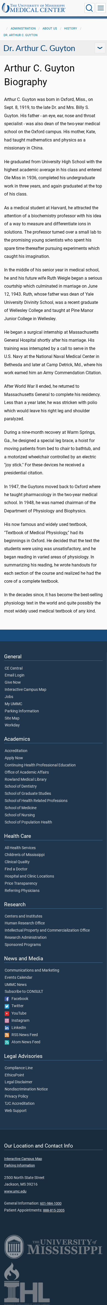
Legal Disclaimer (18, 1082)
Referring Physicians (22, 891)
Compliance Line (19, 1068)
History (70, 28)
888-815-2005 (53, 1210)
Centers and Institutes (23, 916)
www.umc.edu (15, 1191)
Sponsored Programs (23, 945)
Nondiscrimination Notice (26, 1089)
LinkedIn (17, 1028)
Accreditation (16, 751)
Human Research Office (25, 923)
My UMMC (13, 704)
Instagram (19, 1020)
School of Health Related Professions (36, 801)
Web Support (16, 1111)
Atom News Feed (24, 1042)
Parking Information (22, 711)
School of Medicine (20, 808)
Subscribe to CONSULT (24, 992)
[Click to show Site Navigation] (101, 8)
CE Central (13, 668)
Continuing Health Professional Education (40, 765)
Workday (12, 725)
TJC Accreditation (20, 1103)
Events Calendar (18, 977)
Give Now (13, 682)
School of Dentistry (21, 786)
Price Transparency (21, 883)
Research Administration (26, 937)
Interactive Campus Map (25, 690)
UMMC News (16, 985)
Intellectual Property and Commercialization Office (47, 930)
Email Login (14, 675)
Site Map (12, 718)
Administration (23, 28)
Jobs (9, 697)
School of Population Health (28, 822)
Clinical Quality (17, 862)
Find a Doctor (16, 869)
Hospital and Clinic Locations (29, 876)
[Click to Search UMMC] (89, 8)
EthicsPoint (14, 1075)
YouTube (17, 1013)
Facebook (18, 999)
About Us (50, 28)
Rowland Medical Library (26, 779)
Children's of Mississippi (24, 855)
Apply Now (14, 758)
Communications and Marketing (32, 970)
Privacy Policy (16, 1096)
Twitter (16, 1006)
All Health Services (20, 848)
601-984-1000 (50, 1203)
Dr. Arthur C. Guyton (21, 35)
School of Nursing (20, 815)
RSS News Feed (23, 1035)
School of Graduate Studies (28, 793)
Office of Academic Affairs (27, 772)
